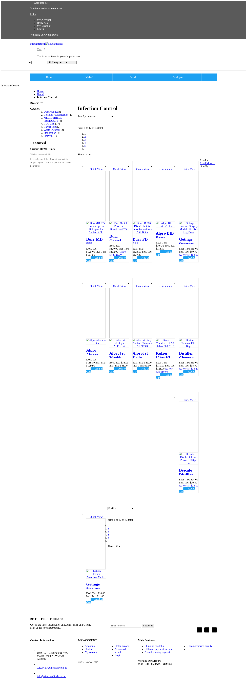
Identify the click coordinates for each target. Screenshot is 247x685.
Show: (81, 154)
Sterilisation (50, 132)
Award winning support (157, 652)
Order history (122, 646)
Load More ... (207, 163)
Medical (89, 77)
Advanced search (120, 650)
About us (90, 646)
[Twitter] (206, 629)
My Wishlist (43, 26)
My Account (44, 19)
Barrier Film (50, 126)
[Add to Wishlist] (88, 257)
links (33, 14)
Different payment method (159, 649)
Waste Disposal (52, 129)
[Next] (86, 148)
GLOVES (49, 123)
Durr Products (51, 111)
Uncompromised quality (199, 646)
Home (40, 91)
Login (118, 655)
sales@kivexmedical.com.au (52, 667)
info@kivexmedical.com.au (51, 676)
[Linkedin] (214, 629)
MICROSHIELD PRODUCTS (53, 119)
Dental (133, 77)
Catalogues (178, 77)
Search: (29, 62)
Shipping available (154, 646)
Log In (41, 29)
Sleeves (48, 135)
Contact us (90, 649)
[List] (84, 122)
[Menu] (29, 65)
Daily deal (43, 22)
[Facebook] (199, 629)
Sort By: (82, 116)
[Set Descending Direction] (116, 116)
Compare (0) (41, 2)
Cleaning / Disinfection (56, 114)
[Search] (72, 62)
